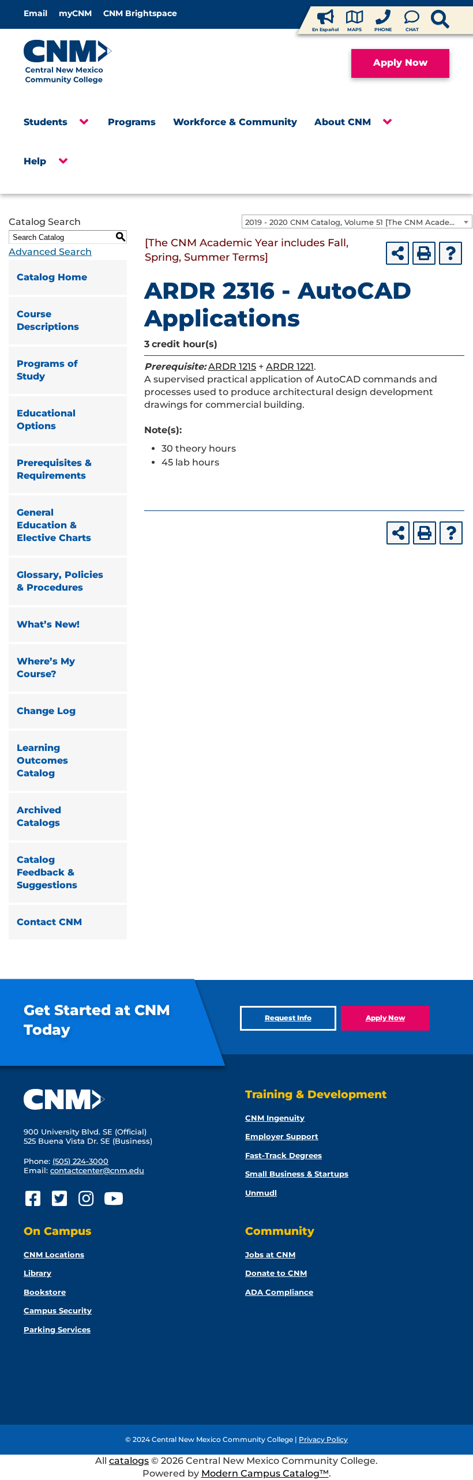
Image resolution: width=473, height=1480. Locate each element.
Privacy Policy (323, 1439)
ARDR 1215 (232, 366)
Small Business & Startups (296, 1173)
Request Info (288, 1017)
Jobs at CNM (270, 1254)
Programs (132, 122)
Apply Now (400, 62)
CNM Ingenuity (275, 1117)
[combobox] (357, 221)
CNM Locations (54, 1254)
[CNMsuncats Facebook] (33, 1199)
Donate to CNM (276, 1273)
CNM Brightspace (140, 13)
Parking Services (57, 1329)
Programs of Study (47, 370)
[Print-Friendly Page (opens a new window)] (424, 253)
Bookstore (45, 1292)
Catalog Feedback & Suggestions (47, 872)
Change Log (46, 710)
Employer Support (281, 1136)
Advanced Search (50, 251)
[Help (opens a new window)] (450, 253)
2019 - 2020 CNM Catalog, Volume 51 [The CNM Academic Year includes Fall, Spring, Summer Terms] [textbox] (358, 222)
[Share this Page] (397, 253)
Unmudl (261, 1192)
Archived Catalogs (39, 816)
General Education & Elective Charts (54, 525)
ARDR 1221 (290, 366)
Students (45, 122)
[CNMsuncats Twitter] (59, 1199)
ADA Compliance (279, 1292)
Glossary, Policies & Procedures (60, 581)
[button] (83, 125)
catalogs (129, 1460)
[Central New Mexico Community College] (90, 63)
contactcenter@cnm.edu (97, 1170)
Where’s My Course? (46, 667)
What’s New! (48, 624)
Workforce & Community (235, 122)
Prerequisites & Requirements (54, 469)
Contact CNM (49, 921)
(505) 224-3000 (80, 1161)
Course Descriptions (48, 320)
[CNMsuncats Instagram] (86, 1199)
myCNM (75, 13)
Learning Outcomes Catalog (42, 760)
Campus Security (58, 1310)
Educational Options (46, 419)
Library (37, 1273)
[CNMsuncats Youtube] (112, 1199)
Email (35, 13)
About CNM (342, 122)
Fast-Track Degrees (283, 1155)
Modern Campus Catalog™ (265, 1473)
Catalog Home (52, 277)
